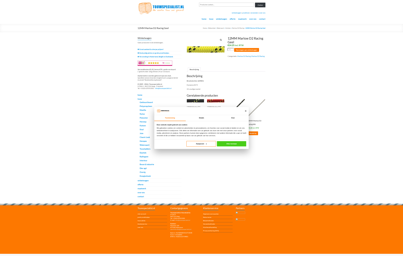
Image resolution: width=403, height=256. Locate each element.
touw (211, 19)
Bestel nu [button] (252, 133)
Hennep (143, 122)
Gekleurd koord (146, 102)
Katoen (143, 125)
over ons (262, 13)
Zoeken (260, 5)
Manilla (143, 110)
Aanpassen (200, 144)
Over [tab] (233, 118)
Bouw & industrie (147, 164)
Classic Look (145, 137)
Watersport (220, 28)
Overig (142, 172)
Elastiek (143, 153)
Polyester (144, 118)
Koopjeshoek (145, 176)
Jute (141, 133)
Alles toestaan (231, 144)
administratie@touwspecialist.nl (180, 229)
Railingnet (144, 156)
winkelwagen (236, 13)
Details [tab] (201, 118)
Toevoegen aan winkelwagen (246, 50)
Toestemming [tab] (170, 118)
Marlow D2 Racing (238, 28)
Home (205, 28)
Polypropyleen (146, 106)
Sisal (142, 129)
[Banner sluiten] (245, 111)
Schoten (228, 28)
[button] (221, 40)
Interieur (143, 160)
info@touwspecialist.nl (163, 88)
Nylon (142, 114)
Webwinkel (211, 28)
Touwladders (145, 149)
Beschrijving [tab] (194, 69)
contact (262, 19)
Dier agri (143, 168)
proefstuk (245, 13)
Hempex (143, 141)
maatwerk (242, 19)
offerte (233, 19)
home (204, 19)
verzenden (254, 13)
